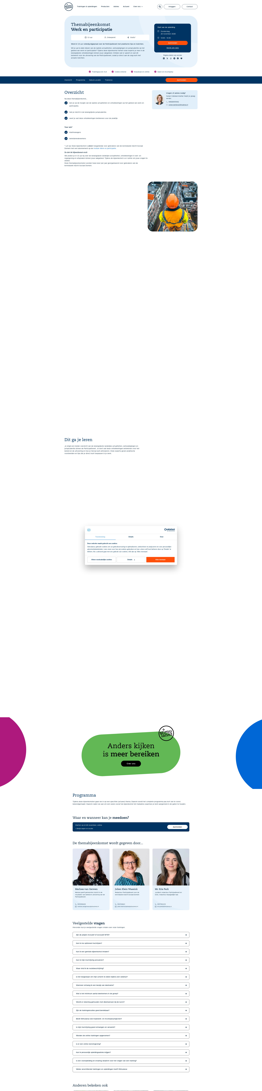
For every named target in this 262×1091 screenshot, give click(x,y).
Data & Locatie (95, 80)
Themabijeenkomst (93, 843)
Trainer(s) (108, 80)
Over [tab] (161, 537)
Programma (80, 80)
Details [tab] (131, 537)
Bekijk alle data (173, 48)
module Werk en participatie (105, 148)
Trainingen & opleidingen (87, 6)
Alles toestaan (160, 559)
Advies (116, 6)
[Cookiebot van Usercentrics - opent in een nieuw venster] (166, 529)
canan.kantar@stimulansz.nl (178, 105)
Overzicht (68, 80)
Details (129, 559)
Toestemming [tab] (100, 537)
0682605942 (174, 102)
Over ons (137, 6)
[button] (159, 6)
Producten (105, 6)
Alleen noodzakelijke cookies (101, 559)
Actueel (126, 6)
